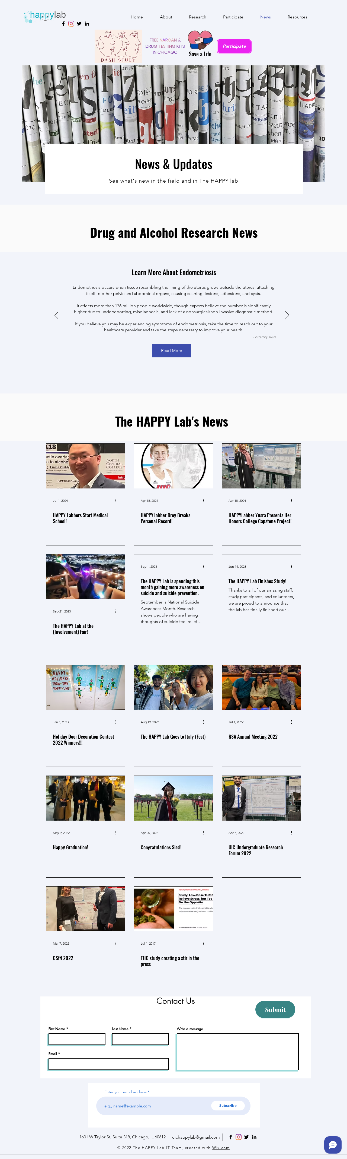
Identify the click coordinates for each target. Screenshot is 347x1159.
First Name (57, 1029)
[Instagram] (71, 24)
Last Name (120, 1029)
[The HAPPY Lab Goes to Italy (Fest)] (173, 687)
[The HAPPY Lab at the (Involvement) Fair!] (85, 576)
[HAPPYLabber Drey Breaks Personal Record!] (173, 466)
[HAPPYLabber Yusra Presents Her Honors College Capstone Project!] (261, 466)
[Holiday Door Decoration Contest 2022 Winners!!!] (85, 687)
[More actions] (117, 500)
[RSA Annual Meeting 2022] (261, 687)
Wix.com (221, 1147)
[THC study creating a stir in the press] (173, 909)
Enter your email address (125, 1092)
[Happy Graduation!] (85, 798)
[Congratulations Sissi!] (173, 798)
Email (53, 1054)
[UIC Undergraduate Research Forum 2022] (261, 798)
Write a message (190, 1029)
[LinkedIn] (87, 24)
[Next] (287, 315)
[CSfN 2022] (85, 909)
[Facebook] (231, 1137)
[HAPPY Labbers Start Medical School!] (85, 466)
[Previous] (56, 315)
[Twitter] (79, 24)
